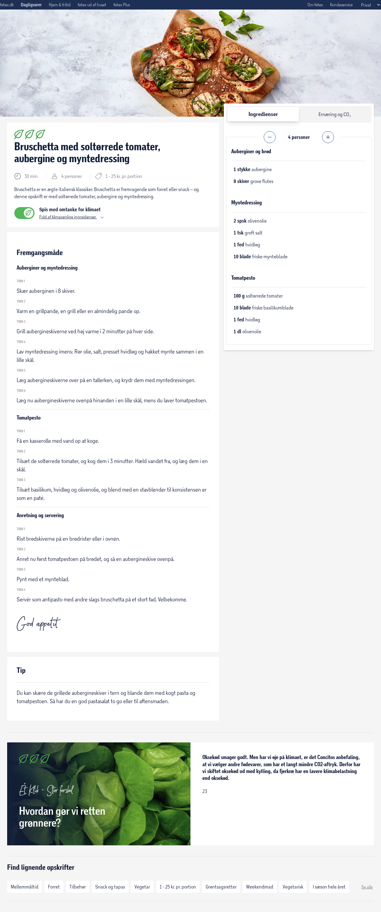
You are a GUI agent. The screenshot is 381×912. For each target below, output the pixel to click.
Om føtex (315, 4)
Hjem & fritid (60, 4)
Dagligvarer (31, 4)
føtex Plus (121, 4)
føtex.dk (7, 4)
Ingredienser (263, 114)
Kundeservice (341, 4)
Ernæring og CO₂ (334, 114)
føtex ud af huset (92, 4)
